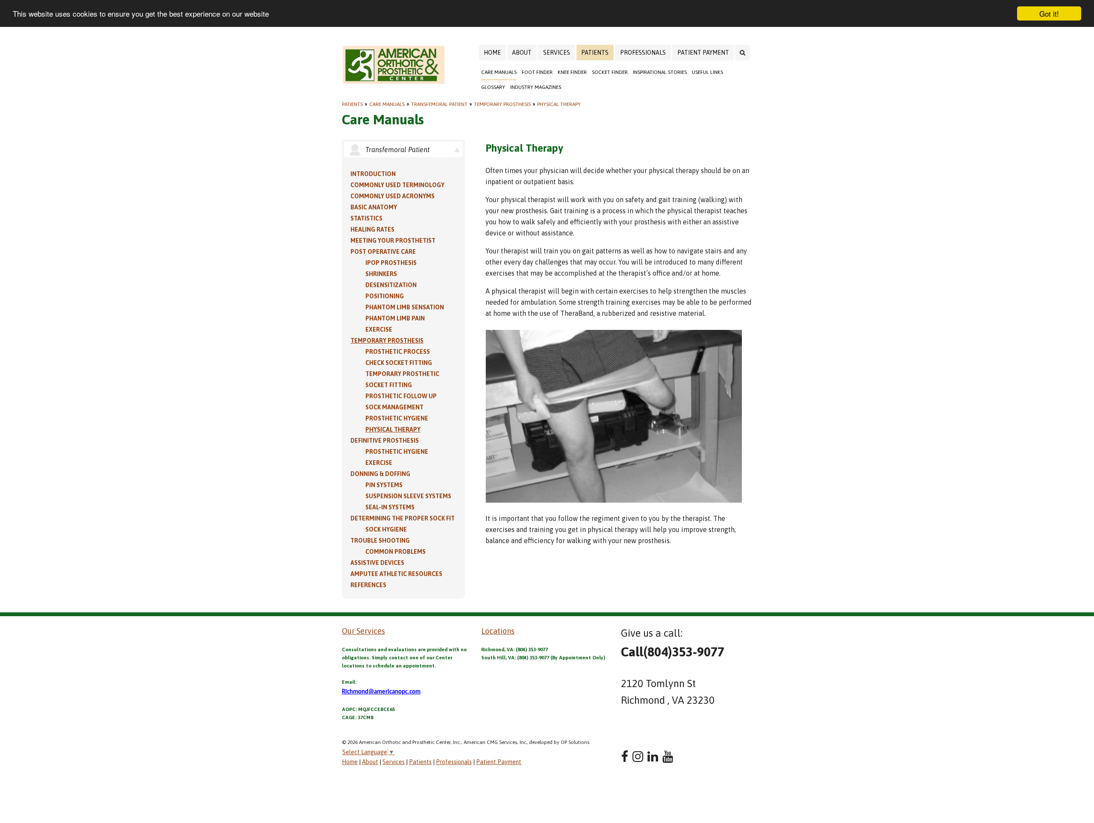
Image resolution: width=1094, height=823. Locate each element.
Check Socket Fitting (398, 362)
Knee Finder (572, 72)
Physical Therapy (559, 104)
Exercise (378, 329)
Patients (595, 52)
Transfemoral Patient (439, 104)
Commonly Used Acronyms (392, 196)
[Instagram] (637, 757)
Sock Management (394, 407)
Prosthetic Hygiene (396, 418)
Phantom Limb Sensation (404, 307)
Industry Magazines (535, 87)
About (522, 52)
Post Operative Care (383, 251)
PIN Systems (384, 485)
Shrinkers (381, 273)
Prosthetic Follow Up (401, 396)
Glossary (493, 87)
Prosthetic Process (397, 351)
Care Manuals (499, 72)
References (368, 585)
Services (556, 52)
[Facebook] (624, 757)
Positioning (384, 296)
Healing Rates (372, 229)
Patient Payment (703, 52)
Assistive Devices (377, 562)
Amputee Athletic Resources (396, 573)
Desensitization (391, 285)
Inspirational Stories (660, 72)
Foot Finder (537, 72)
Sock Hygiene (386, 529)
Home (492, 52)
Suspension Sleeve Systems (408, 496)
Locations (498, 630)
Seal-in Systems (390, 507)
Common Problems (395, 551)
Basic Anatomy (373, 207)
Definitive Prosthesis (384, 440)
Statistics (366, 218)
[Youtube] (667, 757)
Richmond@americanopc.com (381, 692)
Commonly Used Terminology (397, 185)
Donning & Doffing (380, 473)
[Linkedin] (652, 757)
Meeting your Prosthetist (392, 240)
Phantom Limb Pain (395, 318)
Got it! (1049, 13)
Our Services (363, 630)
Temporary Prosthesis (502, 104)
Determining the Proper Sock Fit (402, 518)
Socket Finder (610, 72)
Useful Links (707, 72)
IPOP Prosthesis (391, 262)
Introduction (373, 173)
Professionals (643, 52)
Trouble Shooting (380, 540)
